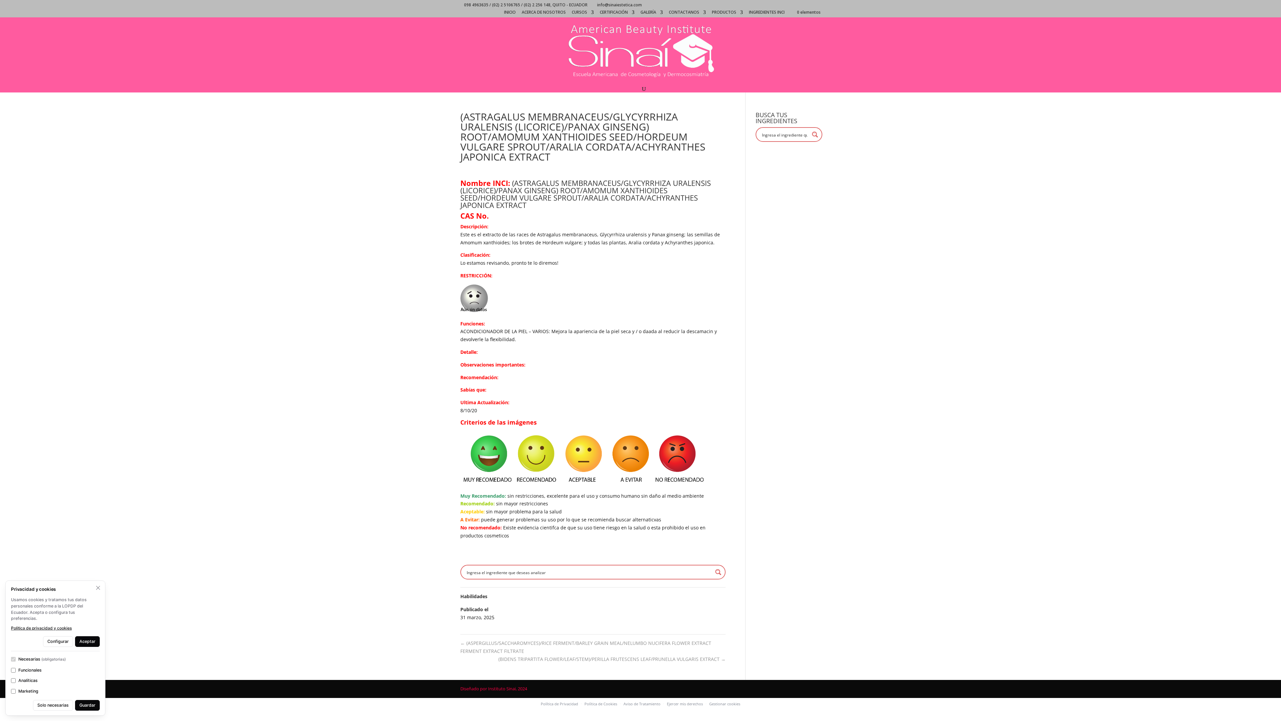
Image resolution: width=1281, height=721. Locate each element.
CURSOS (579, 12)
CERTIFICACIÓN (614, 12)
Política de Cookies (600, 703)
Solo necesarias (53, 705)
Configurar (58, 641)
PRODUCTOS (724, 12)
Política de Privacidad (559, 703)
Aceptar (87, 641)
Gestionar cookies (724, 703)
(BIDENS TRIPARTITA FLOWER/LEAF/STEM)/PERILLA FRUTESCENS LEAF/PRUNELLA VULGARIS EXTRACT (612, 659)
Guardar (87, 705)
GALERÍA (648, 12)
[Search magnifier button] (718, 572)
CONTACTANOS (684, 12)
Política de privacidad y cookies (41, 628)
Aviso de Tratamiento (642, 703)
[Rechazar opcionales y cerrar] (98, 587)
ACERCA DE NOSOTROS (544, 12)
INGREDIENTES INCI (767, 12)
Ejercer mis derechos (685, 703)
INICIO (510, 12)
